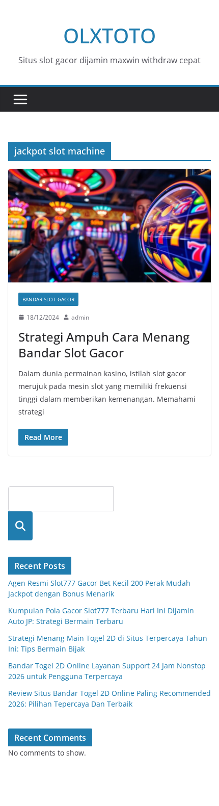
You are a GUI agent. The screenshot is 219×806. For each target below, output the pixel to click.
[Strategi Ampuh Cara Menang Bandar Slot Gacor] (109, 225)
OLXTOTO (109, 35)
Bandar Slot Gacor (48, 299)
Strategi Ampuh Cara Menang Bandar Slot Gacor (103, 344)
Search (20, 526)
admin (80, 317)
